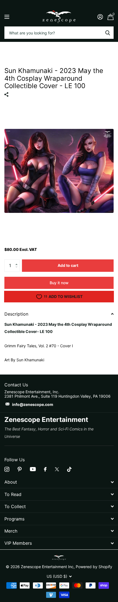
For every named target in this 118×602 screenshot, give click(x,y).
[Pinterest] (20, 469)
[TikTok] (69, 469)
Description (16, 314)
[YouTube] (33, 469)
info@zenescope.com (32, 404)
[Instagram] (6, 469)
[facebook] (45, 469)
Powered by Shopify (94, 566)
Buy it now (59, 282)
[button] (18, 261)
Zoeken (108, 32)
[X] (57, 469)
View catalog (7, 16)
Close (59, 482)
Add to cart (68, 265)
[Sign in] (100, 16)
